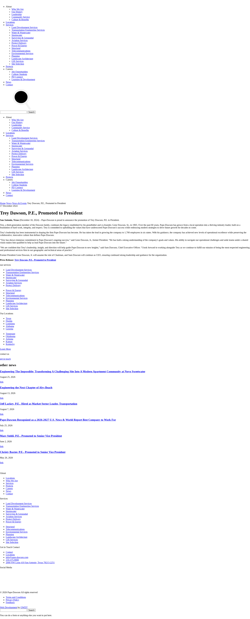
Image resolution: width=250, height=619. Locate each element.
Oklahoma (10, 336)
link (1, 382)
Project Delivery (19, 43)
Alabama (10, 326)
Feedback (10, 602)
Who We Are (18, 9)
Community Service (21, 17)
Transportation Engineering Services (28, 30)
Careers (9, 488)
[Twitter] (109, 589)
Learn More (5, 349)
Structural (16, 48)
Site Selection (18, 64)
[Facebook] (197, 589)
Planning (16, 56)
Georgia (9, 329)
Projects (9, 66)
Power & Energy (19, 45)
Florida (9, 321)
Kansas (9, 341)
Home (3, 203)
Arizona (9, 339)
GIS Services (18, 61)
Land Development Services (24, 27)
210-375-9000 (12, 560)
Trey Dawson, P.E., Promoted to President (35, 260)
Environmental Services (22, 53)
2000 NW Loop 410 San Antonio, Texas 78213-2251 (30, 562)
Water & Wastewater (21, 32)
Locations (10, 22)
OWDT (24, 607)
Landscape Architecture (22, 58)
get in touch (5, 359)
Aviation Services (20, 40)
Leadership (17, 14)
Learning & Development (23, 79)
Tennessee (10, 333)
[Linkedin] (153, 589)
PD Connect (17, 77)
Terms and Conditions (16, 597)
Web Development (8, 607)
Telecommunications (21, 51)
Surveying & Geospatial (23, 38)
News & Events (19, 203)
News (8, 82)
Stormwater (17, 35)
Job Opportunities (20, 71)
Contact (9, 84)
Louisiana (10, 323)
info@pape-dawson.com (17, 557)
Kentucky (10, 344)
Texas (8, 318)
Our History (17, 12)
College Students (19, 74)
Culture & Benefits (20, 19)
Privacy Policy (12, 600)
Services (9, 25)
